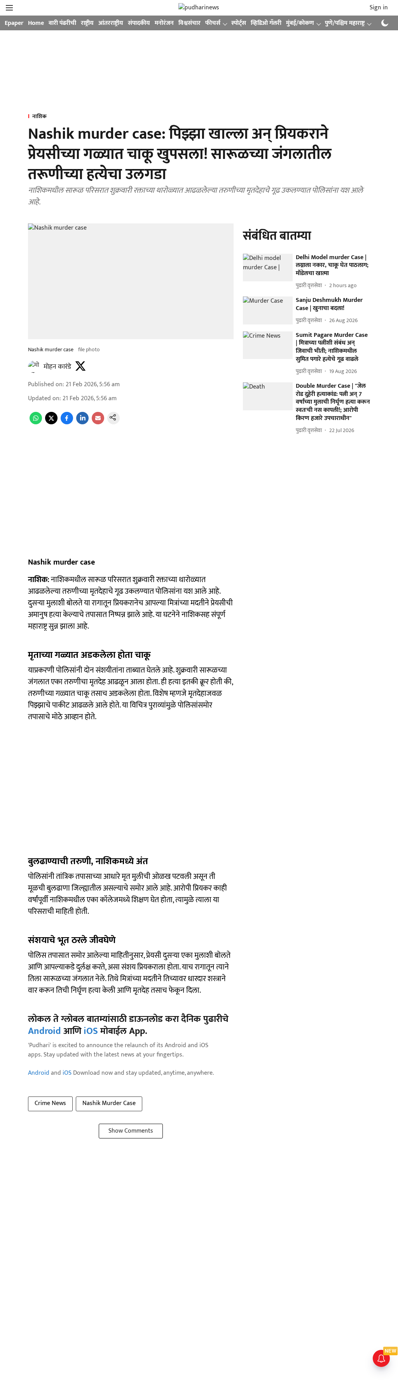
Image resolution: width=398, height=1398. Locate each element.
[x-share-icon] (51, 422)
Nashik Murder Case (109, 1103)
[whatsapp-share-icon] (36, 422)
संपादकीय (139, 23)
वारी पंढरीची (62, 23)
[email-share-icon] (98, 422)
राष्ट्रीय (87, 23)
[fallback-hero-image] (268, 268)
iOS (91, 1031)
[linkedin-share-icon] (82, 422)
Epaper (14, 23)
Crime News (50, 1103)
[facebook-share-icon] (67, 422)
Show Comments (130, 1131)
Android (44, 1031)
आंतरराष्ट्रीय (110, 23)
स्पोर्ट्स (238, 23)
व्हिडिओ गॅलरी (266, 23)
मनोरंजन (164, 23)
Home (36, 23)
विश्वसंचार (189, 23)
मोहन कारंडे (57, 367)
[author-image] (34, 367)
